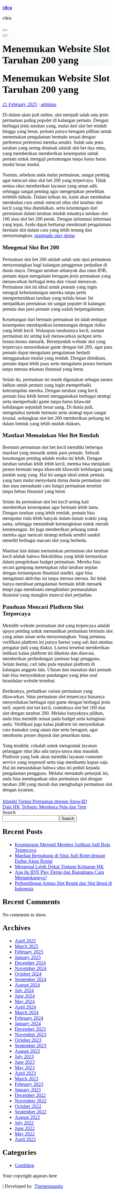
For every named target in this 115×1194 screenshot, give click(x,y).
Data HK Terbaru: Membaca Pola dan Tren (44, 806)
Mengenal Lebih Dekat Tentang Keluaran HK (59, 866)
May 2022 (25, 1133)
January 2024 (28, 1023)
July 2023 (24, 1056)
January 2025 (28, 957)
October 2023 (28, 1040)
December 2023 (30, 1029)
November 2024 (30, 968)
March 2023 (26, 1078)
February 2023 (29, 1084)
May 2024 (25, 1001)
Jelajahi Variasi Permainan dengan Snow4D (44, 801)
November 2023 (30, 1034)
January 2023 (28, 1089)
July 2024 (24, 990)
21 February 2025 (19, 104)
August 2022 (27, 1117)
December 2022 (30, 1095)
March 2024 (26, 1012)
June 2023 (25, 1062)
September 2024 (30, 979)
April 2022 (25, 1139)
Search (9, 812)
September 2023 (30, 1045)
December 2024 (30, 962)
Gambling (24, 1165)
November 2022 (30, 1100)
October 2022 (28, 1106)
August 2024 (27, 984)
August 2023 (27, 1051)
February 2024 (29, 1018)
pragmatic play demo (54, 235)
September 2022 (30, 1111)
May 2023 (25, 1067)
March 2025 (26, 946)
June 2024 (25, 996)
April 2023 (25, 1073)
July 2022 (24, 1122)
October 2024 (28, 973)
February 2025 (29, 951)
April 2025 (25, 940)
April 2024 (25, 1007)
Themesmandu (48, 1186)
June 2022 (25, 1128)
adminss (48, 104)
